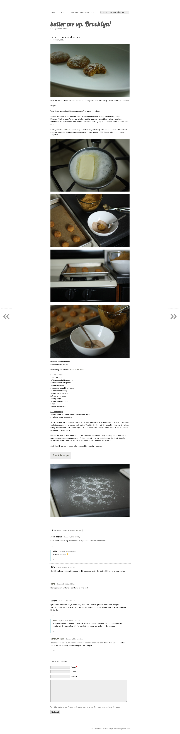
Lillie (55, 620)
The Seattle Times (77, 370)
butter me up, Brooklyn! (80, 24)
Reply (52, 546)
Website (74, 676)
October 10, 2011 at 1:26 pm (65, 567)
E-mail (74, 672)
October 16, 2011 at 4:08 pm (66, 584)
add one (78, 530)
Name (74, 667)
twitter (124, 729)
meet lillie (74, 12)
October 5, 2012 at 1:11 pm (74, 639)
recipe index (62, 12)
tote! (93, 12)
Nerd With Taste (57, 639)
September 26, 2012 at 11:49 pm (69, 601)
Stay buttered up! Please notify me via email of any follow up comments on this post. (87, 707)
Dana (52, 584)
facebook (117, 729)
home (52, 12)
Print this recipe (60, 455)
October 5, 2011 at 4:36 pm (72, 537)
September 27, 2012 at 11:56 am (69, 621)
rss (128, 729)
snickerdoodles (70, 130)
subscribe (84, 12)
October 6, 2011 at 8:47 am (67, 551)
